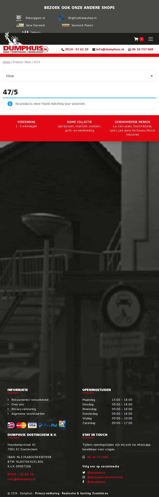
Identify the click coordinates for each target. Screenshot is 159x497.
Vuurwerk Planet (82, 25)
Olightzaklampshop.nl (82, 18)
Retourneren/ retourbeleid (29, 400)
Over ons (17, 404)
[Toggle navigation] (150, 39)
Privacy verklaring (23, 409)
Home (6, 62)
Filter (10, 76)
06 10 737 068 (97, 457)
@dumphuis (96, 472)
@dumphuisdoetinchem (105, 477)
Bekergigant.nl (35, 18)
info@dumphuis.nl (22, 479)
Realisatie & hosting (76, 493)
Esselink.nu (100, 493)
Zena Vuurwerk (35, 25)
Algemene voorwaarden (28, 413)
